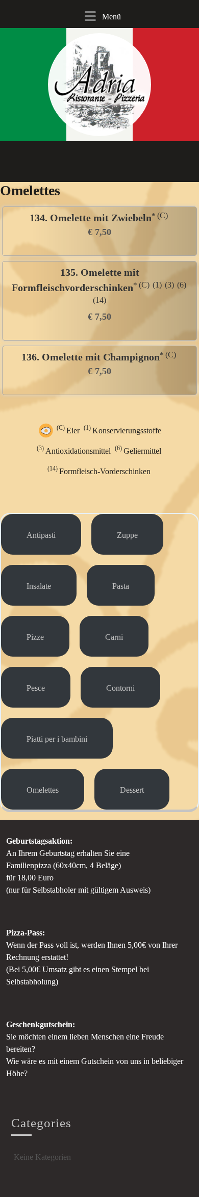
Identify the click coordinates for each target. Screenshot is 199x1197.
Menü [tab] (100, 20)
